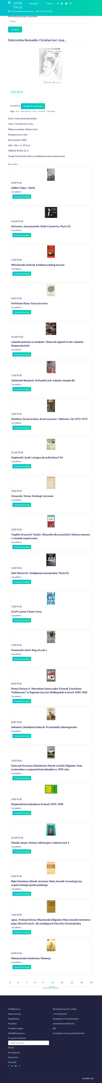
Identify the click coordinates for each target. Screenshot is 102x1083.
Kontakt (12, 1062)
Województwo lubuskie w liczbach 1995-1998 (37, 804)
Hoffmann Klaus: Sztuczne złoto (29, 303)
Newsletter (34, 3)
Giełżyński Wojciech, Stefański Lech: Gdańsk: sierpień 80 (43, 380)
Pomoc (50, 3)
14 (91, 982)
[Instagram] (71, 3)
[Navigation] (9, 2)
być (17, 111)
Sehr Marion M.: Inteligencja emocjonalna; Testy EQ (40, 573)
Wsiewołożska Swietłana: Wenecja (31, 958)
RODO (11, 1047)
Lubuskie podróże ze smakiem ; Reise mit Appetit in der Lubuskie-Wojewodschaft (47, 343)
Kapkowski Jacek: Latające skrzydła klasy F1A (37, 457)
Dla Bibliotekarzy (16, 1033)
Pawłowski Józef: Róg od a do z (29, 650)
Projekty (12, 1023)
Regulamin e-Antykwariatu (66, 1018)
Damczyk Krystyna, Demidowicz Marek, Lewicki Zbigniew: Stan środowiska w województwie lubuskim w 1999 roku (46, 767)
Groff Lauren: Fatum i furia (26, 611)
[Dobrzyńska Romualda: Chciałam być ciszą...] (51, 66)
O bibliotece (14, 1009)
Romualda (51, 111)
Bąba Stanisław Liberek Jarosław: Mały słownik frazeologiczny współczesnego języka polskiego (46, 883)
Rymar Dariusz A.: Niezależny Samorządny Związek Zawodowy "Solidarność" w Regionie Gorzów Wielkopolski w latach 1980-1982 (49, 690)
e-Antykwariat (60, 1014)
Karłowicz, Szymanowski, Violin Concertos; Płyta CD (41, 226)
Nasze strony (14, 1014)
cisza (34, 111)
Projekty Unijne (15, 1028)
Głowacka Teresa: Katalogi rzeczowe (32, 495)
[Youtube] (66, 3)
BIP (54, 1028)
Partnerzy (13, 1057)
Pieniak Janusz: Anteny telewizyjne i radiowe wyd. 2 (40, 842)
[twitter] (62, 3)
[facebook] (58, 3)
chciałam (42, 111)
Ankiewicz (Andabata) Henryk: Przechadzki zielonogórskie (44, 727)
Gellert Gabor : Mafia (23, 187)
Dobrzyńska (25, 111)
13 (81, 982)
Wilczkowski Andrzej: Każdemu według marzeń (37, 264)
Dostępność (14, 1052)
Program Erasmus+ (17, 1038)
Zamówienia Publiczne (64, 1023)
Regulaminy (13, 1018)
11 (62, 982)
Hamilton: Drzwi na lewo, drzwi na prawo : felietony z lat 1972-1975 (49, 418)
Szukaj (15, 30)
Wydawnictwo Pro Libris (65, 1009)
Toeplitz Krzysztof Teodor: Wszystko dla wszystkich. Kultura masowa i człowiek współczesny (50, 536)
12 (72, 982)
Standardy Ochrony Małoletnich (68, 1033)
